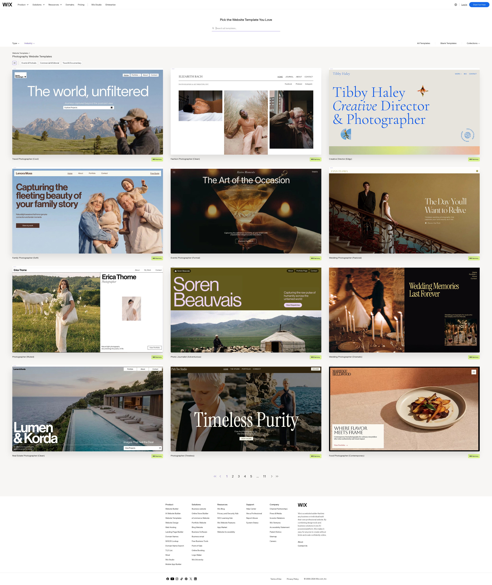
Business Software (199, 532)
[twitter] (190, 579)
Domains (70, 4)
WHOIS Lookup (171, 541)
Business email (198, 536)
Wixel (167, 555)
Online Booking (198, 550)
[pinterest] (186, 579)
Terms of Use (275, 579)
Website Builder (171, 509)
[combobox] (248, 28)
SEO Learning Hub (225, 518)
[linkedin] (195, 579)
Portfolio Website (199, 523)
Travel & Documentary (72, 63)
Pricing (81, 4)
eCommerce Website (200, 518)
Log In (464, 4)
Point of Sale (197, 546)
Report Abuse (252, 518)
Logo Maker (197, 555)
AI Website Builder (173, 513)
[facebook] (167, 579)
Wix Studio (96, 4)
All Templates (423, 43)
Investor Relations (277, 518)
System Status (252, 523)
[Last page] (277, 476)
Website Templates (20, 53)
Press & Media (276, 513)
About (300, 542)
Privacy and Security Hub (227, 513)
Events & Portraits (29, 63)
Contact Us (302, 546)
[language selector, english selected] (455, 4)
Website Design (171, 523)
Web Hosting (170, 527)
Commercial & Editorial (49, 63)
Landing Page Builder (174, 532)
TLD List (168, 550)
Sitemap (273, 536)
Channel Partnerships (279, 509)
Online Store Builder (200, 513)
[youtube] (172, 579)
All (14, 63)
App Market (222, 527)
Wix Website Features (226, 523)
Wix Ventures (275, 523)
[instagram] (177, 579)
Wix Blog (221, 509)
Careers (273, 541)
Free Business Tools (200, 541)
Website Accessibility (226, 532)
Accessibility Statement (279, 527)
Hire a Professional (254, 513)
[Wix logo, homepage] (7, 5)
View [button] (87, 116)
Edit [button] (88, 109)
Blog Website (197, 527)
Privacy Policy (293, 579)
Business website (199, 509)
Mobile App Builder (173, 564)
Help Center (251, 509)
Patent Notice (275, 532)
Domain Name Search (174, 546)
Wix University (197, 559)
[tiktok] (181, 579)
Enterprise (110, 4)
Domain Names (171, 536)
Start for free (479, 4)
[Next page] (271, 476)
